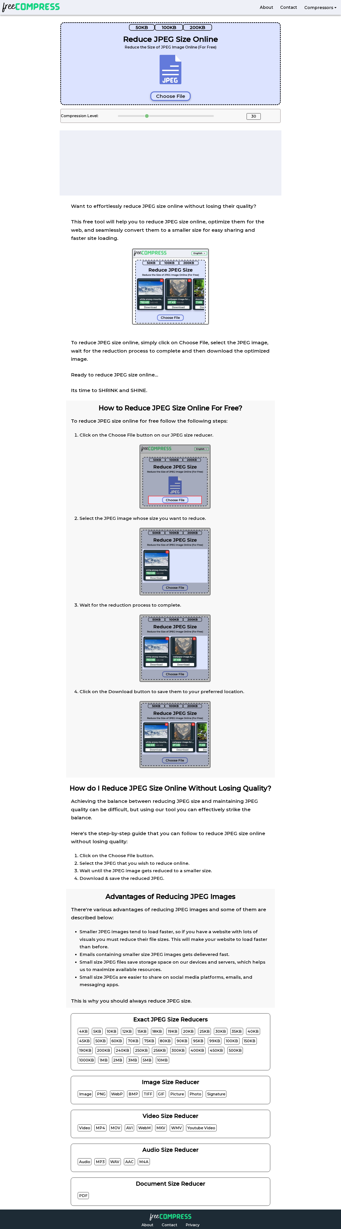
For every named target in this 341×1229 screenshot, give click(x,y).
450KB (216, 1050)
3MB (132, 1060)
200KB (197, 27)
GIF (161, 1094)
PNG (101, 1094)
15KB (142, 1031)
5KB (97, 1031)
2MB (117, 1060)
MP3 (100, 1161)
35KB (237, 1031)
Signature (216, 1094)
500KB (235, 1050)
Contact (288, 7)
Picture (177, 1094)
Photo (195, 1094)
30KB (220, 1031)
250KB (141, 1050)
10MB (162, 1060)
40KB (253, 1031)
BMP (133, 1094)
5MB (147, 1060)
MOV (115, 1128)
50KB (142, 27)
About (266, 7)
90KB (182, 1041)
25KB (204, 1031)
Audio (84, 1161)
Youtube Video (201, 1128)
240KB (122, 1050)
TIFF (148, 1094)
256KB (159, 1050)
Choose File (170, 96)
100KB (169, 27)
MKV (160, 1128)
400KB (197, 1050)
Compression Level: (79, 116)
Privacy (192, 1225)
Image (85, 1094)
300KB (178, 1050)
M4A (143, 1161)
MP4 (100, 1128)
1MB (104, 1060)
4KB (83, 1031)
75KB (149, 1041)
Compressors (319, 7)
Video (84, 1128)
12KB (127, 1031)
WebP (117, 1094)
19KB (172, 1031)
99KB (214, 1041)
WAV (114, 1161)
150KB (249, 1041)
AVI (129, 1128)
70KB (133, 1041)
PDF (83, 1195)
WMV (176, 1128)
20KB (188, 1031)
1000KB (86, 1060)
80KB (165, 1041)
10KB (111, 1031)
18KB (157, 1031)
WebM (144, 1128)
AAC (129, 1161)
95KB (198, 1041)
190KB (85, 1050)
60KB (116, 1041)
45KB (84, 1041)
